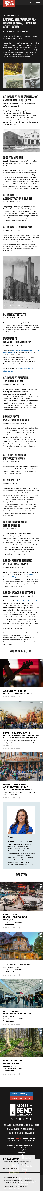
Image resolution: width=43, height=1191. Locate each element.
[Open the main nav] (38, 2)
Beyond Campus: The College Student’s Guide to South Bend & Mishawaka (21, 735)
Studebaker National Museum (22, 350)
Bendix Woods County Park (27, 601)
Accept (23, 1186)
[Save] (41, 660)
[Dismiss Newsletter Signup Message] (37, 1157)
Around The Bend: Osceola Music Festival (19, 692)
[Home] (9, 3)
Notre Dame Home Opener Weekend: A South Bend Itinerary (17, 787)
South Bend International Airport (18, 1012)
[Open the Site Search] (31, 3)
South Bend (17, 50)
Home (6, 10)
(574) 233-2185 (8, 1021)
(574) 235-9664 (8, 972)
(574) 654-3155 (8, 1071)
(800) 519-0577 (21, 1152)
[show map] (41, 887)
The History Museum (16, 964)
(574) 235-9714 (8, 924)
